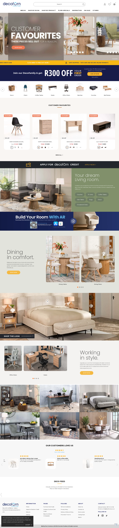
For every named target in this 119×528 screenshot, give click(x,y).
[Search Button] (84, 4)
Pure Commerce (49, 526)
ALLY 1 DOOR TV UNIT (102, 141)
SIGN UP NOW (95, 74)
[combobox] (59, 4)
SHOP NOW (35, 47)
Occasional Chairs (82, 204)
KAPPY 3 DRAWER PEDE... (45, 141)
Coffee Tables (102, 194)
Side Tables (80, 199)
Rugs (91, 199)
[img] (60, 450)
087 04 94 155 (110, 507)
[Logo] (11, 4)
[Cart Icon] (114, 4)
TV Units (90, 194)
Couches (79, 194)
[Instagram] (102, 515)
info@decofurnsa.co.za (108, 509)
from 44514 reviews (59, 452)
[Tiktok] (106, 515)
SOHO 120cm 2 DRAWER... (74, 141)
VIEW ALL (58, 155)
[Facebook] (98, 515)
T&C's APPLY (95, 77)
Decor (100, 199)
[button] (117, 36)
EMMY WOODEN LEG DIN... (17, 141)
